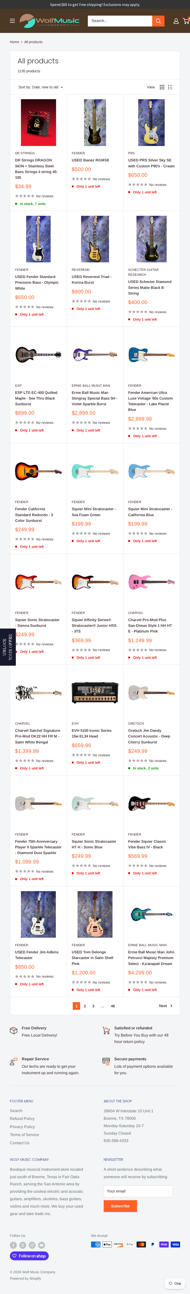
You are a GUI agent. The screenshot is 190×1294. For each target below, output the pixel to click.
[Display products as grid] (162, 87)
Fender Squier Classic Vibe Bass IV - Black (147, 844)
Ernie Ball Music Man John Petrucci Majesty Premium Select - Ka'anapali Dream (151, 958)
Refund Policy (22, 1118)
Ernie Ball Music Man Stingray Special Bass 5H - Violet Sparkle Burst (95, 398)
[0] (186, 21)
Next (163, 1006)
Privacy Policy (22, 1127)
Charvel (135, 613)
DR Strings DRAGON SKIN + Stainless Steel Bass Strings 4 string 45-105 (36, 168)
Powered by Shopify (25, 1278)
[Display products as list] (170, 87)
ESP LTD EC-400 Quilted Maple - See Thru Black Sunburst (36, 398)
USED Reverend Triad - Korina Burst (92, 279)
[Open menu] (12, 21)
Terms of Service (24, 1135)
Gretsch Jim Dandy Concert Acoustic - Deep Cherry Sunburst (149, 736)
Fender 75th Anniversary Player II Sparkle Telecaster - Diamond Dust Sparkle (38, 847)
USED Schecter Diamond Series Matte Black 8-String (149, 287)
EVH (75, 723)
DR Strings (25, 153)
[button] (8, 647)
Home (14, 42)
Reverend (81, 270)
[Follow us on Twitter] (22, 1245)
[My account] (176, 21)
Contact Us (19, 1143)
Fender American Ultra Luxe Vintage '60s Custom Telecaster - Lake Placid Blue (150, 401)
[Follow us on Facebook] (13, 1245)
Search (16, 1111)
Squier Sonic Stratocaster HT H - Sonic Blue (94, 844)
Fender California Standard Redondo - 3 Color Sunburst (34, 515)
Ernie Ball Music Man (91, 385)
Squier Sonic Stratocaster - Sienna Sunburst (37, 623)
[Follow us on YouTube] (41, 1245)
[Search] (158, 21)
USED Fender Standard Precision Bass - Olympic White (37, 282)
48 (113, 1006)
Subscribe (120, 1206)
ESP (18, 385)
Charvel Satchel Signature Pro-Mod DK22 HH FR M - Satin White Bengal (37, 736)
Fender (78, 153)
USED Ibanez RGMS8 (90, 160)
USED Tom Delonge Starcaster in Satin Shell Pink (92, 958)
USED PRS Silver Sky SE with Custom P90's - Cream (151, 163)
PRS (131, 153)
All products (33, 42)
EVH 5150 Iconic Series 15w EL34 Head (92, 733)
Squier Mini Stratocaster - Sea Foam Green (94, 512)
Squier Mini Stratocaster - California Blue (150, 512)
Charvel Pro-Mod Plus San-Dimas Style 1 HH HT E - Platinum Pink (150, 626)
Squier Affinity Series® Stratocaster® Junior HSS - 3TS (94, 626)
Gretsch (136, 723)
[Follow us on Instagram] (32, 1245)
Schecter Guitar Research (143, 272)
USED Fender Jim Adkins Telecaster (37, 955)
